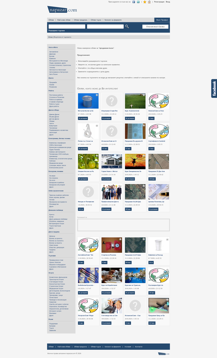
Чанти (51, 123)
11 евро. (104, 262)
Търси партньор (55, 226)
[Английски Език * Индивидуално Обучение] (88, 245)
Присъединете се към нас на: (119, 2)
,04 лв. (151, 262)
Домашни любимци (56, 210)
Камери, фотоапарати (57, 152)
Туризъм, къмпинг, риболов (59, 195)
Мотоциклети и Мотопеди (58, 61)
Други (51, 135)
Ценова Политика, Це (156, 202)
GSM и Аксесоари (55, 145)
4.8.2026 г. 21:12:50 (155, 288)
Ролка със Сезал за (85, 141)
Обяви (51, 20)
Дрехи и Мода (54, 110)
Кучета (51, 214)
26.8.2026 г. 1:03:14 (132, 319)
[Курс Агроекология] (135, 101)
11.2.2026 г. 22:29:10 (132, 205)
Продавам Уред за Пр (156, 315)
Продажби (53, 82)
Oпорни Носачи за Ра (86, 171)
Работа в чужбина (55, 99)
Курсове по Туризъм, (133, 285)
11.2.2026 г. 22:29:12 (108, 114)
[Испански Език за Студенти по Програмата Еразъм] (111, 131)
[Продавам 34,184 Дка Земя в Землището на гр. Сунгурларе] (135, 191)
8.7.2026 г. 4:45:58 (84, 114)
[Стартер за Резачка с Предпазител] (111, 245)
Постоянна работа (56, 95)
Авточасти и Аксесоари (57, 70)
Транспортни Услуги (56, 279)
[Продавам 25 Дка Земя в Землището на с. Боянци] (158, 161)
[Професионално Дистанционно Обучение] (111, 191)
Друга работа (54, 106)
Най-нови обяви (63, 20)
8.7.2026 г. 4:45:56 (84, 144)
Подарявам (53, 324)
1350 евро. (152, 179)
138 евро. (151, 292)
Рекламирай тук (82, 217)
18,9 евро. (152, 323)
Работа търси (54, 104)
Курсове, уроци (54, 293)
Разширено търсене (57, 31)
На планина (53, 178)
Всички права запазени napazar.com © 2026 (64, 353)
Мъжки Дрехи (54, 117)
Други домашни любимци (58, 219)
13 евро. (151, 118)
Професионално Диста (110, 202)
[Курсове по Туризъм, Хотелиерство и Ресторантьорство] (135, 275)
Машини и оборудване (57, 265)
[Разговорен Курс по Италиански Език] (158, 275)
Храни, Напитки (55, 262)
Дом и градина (54, 232)
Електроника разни (56, 168)
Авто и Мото (53, 47)
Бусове (51, 56)
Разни (51, 319)
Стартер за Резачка (108, 255)
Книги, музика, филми (57, 197)
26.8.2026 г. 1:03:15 (155, 144)
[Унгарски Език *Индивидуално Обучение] (88, 305)
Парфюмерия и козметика (58, 130)
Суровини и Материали (57, 267)
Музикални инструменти (58, 202)
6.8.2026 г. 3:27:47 (84, 288)
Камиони (52, 58)
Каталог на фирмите (113, 20)
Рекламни (52, 313)
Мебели (52, 236)
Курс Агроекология (132, 111)
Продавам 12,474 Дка (133, 255)
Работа (51, 91)
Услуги (51, 273)
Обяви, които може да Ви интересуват (97, 88)
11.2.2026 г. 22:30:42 (155, 175)
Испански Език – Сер (132, 315)
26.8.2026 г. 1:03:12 (132, 175)
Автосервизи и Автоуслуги (58, 72)
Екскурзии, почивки (56, 171)
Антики (51, 200)
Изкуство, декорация (56, 247)
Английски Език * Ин (85, 255)
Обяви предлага (80, 20)
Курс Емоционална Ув (133, 171)
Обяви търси (96, 20)
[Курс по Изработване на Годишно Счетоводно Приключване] (111, 275)
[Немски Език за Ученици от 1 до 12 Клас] (158, 101)
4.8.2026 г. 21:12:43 (108, 144)
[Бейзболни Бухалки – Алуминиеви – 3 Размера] (88, 275)
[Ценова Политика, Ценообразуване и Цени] (158, 191)
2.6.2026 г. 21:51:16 (108, 175)
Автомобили (53, 52)
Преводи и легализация (57, 300)
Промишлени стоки (56, 260)
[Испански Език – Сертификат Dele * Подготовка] (135, 305)
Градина (52, 250)
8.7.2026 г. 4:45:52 (154, 258)
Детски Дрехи (54, 119)
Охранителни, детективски (58, 309)
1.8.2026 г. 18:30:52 (85, 205)
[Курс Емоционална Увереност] (135, 161)
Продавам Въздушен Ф (134, 141)
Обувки (51, 121)
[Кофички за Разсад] (158, 245)
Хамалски (52, 302)
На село (52, 180)
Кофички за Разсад (155, 255)
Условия (128, 346)
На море (52, 176)
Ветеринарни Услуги (56, 223)
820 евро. (128, 209)
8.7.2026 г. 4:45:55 (84, 175)
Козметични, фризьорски (58, 277)
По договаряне (83, 118)
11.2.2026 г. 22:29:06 (132, 258)
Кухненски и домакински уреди (60, 147)
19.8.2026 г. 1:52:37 (108, 288)
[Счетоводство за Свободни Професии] (111, 305)
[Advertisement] (124, 10)
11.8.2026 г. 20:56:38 (85, 319)
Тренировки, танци (56, 295)
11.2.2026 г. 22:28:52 (132, 144)
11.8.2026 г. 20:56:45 (85, 258)
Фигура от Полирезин (86, 202)
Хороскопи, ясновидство (58, 306)
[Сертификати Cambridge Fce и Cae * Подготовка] (158, 131)
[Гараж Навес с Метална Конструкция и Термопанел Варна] (111, 161)
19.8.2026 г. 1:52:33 (108, 319)
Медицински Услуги (56, 288)
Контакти (138, 346)
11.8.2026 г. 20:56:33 (155, 205)
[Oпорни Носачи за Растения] (88, 161)
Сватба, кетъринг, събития (58, 304)
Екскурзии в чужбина (56, 182)
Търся (51, 328)
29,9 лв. (81, 209)
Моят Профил (162, 20)
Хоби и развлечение (56, 191)
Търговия (52, 256)
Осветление (53, 245)
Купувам (52, 326)
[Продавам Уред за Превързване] (158, 305)
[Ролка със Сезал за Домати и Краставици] (88, 131)
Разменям (53, 87)
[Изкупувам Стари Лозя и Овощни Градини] (111, 101)
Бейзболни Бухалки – (86, 285)
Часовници (53, 128)
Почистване (53, 297)
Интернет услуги (55, 311)
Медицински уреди (56, 163)
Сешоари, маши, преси (57, 165)
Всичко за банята (55, 243)
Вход (168, 2)
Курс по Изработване (109, 285)
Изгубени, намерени (56, 221)
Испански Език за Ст (109, 141)
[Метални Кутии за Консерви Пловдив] (88, 101)
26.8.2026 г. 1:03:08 (132, 288)
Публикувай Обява (155, 26)
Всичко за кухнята (55, 238)
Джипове (52, 54)
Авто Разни (53, 74)
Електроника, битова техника (59, 138)
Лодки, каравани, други (57, 63)
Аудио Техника (54, 150)
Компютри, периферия (57, 143)
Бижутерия (53, 126)
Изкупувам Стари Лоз (109, 111)
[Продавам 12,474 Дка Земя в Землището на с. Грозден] (135, 245)
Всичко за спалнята (56, 241)
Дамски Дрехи (54, 114)
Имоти (51, 78)
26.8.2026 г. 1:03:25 (155, 114)
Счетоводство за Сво (109, 315)
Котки (51, 217)
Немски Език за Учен (156, 111)
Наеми (51, 85)
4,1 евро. (128, 148)
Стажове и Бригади (56, 102)
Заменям (52, 330)
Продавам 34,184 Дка (133, 202)
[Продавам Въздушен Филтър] (135, 131)
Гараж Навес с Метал (109, 171)
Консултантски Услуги (57, 284)
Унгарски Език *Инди (85, 315)
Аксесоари (53, 132)
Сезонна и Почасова (56, 97)
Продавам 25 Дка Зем (156, 171)
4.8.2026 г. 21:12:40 (108, 205)
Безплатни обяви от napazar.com (62, 9)
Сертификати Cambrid (156, 141)
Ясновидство (54, 204)
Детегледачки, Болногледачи (59, 291)
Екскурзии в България (57, 185)
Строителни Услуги (56, 286)
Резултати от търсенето (62, 37)
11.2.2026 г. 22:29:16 (108, 258)
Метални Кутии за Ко (85, 111)
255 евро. (104, 148)
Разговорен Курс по (155, 285)
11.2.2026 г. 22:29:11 (155, 319)
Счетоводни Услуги (56, 282)
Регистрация (159, 2)
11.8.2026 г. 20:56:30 (132, 114)
